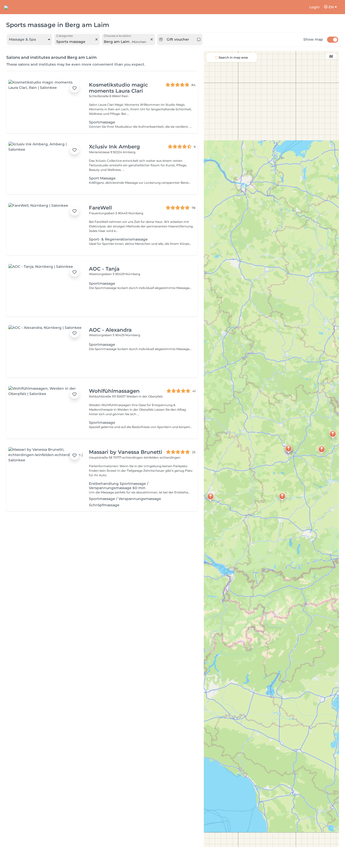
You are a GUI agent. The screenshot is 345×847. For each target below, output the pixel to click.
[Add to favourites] (74, 88)
